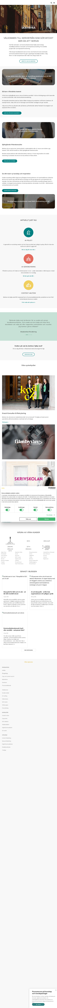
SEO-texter (5, 700)
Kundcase (4, 680)
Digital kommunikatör (7, 725)
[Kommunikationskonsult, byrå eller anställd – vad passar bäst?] (14, 617)
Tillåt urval (28, 519)
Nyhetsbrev (5, 677)
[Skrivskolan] (28, 476)
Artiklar (3, 668)
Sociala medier (5, 690)
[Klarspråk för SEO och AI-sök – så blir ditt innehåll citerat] (14, 580)
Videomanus (5, 697)
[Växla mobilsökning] (51, 3)
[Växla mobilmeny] (54, 3)
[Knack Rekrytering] (28, 390)
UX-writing (4, 694)
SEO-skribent (5, 719)
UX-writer (4, 728)
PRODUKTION (5, 665)
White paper (5, 703)
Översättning (5, 706)
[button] (25, 332)
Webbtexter (5, 687)
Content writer (5, 713)
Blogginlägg (5, 671)
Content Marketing (6, 736)
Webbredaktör (5, 722)
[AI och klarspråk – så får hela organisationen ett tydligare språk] (42, 580)
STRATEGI (4, 733)
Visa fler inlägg (28, 648)
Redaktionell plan (6, 745)
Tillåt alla (46, 519)
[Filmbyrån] (28, 439)
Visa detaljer (50, 515)
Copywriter (4, 716)
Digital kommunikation (7, 742)
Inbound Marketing (6, 739)
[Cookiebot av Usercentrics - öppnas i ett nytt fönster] (49, 488)
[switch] (21, 510)
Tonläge (4, 748)
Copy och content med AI (8, 674)
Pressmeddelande (6, 683)
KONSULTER (5, 710)
